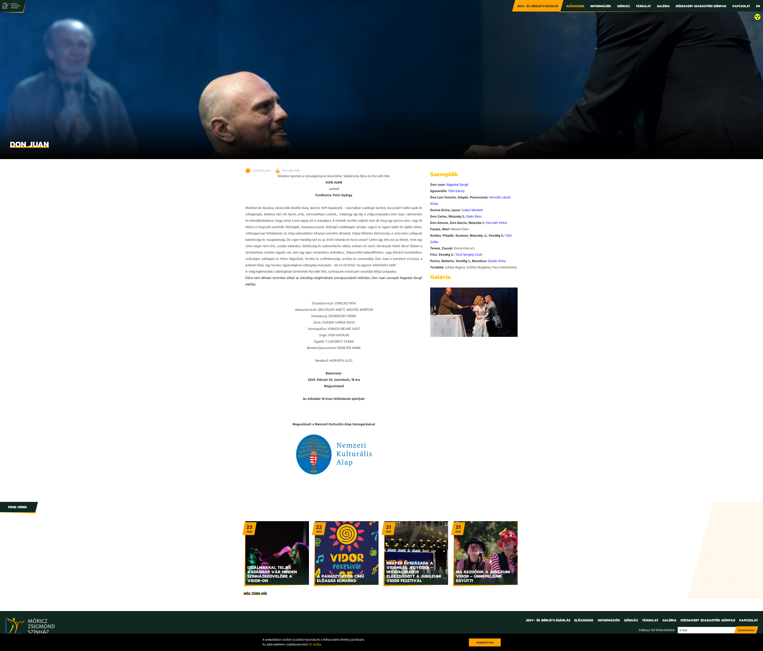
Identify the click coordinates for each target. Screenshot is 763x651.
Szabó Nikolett (472, 210)
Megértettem (484, 642)
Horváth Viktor (496, 223)
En (758, 6)
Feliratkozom (746, 630)
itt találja (315, 644)
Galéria (663, 6)
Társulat (643, 6)
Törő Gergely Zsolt (468, 254)
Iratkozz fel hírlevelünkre (657, 630)
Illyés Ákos (474, 216)
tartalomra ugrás (12, 17)
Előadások (575, 6)
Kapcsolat (741, 6)
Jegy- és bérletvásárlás (537, 6)
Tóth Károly (456, 191)
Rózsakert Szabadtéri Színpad (701, 6)
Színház (623, 6)
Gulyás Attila (497, 261)
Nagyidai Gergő (457, 185)
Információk (601, 6)
